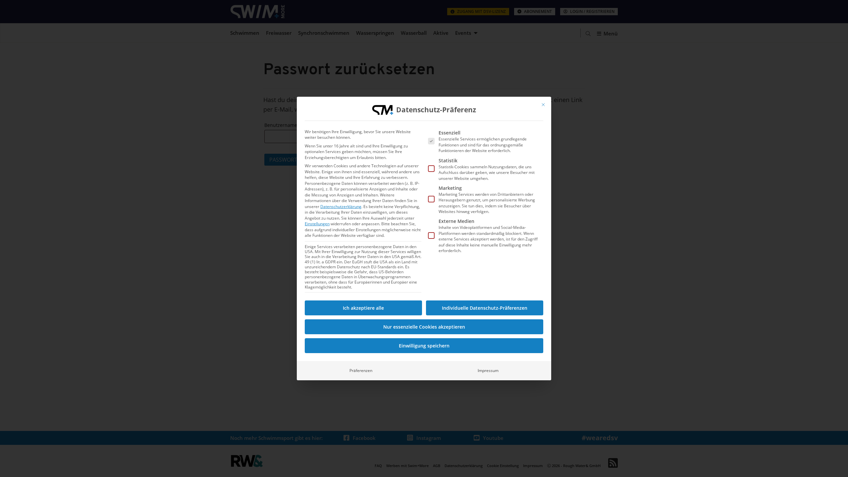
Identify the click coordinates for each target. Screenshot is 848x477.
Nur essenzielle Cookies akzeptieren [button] (424, 327)
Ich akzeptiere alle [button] (363, 308)
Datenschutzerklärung (340, 206)
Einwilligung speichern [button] (424, 346)
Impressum (488, 370)
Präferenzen (360, 370)
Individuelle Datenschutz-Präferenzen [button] (484, 308)
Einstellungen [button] (317, 224)
